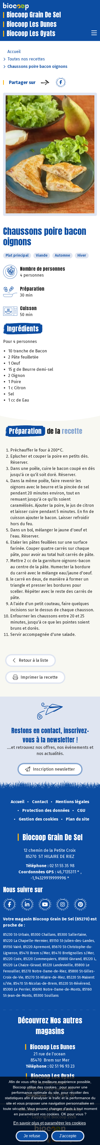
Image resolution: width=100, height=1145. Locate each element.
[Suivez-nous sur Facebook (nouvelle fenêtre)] (9, 904)
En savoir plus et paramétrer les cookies (49, 1123)
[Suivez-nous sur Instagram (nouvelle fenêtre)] (62, 904)
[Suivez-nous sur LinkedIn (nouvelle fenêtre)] (27, 904)
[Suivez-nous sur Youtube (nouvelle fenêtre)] (44, 904)
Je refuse (32, 1136)
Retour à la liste (33, 660)
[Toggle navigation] (94, 34)
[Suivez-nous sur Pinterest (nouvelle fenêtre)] (80, 904)
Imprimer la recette (39, 677)
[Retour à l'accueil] (23, 6)
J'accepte (67, 1136)
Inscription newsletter (54, 769)
